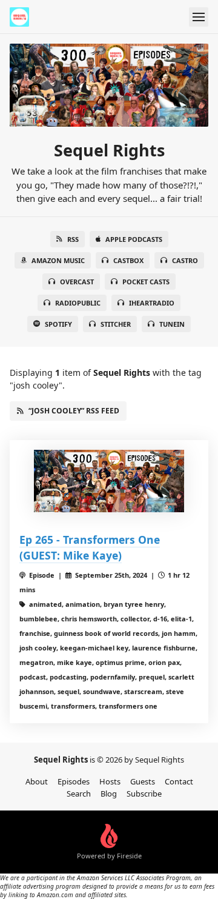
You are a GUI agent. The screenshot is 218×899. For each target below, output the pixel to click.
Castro (185, 260)
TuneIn (172, 324)
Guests (142, 781)
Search (79, 793)
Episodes (74, 781)
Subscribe (144, 793)
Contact (179, 781)
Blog (109, 793)
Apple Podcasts (133, 239)
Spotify (58, 324)
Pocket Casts (146, 281)
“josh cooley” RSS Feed (73, 411)
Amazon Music (58, 260)
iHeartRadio (151, 302)
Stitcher (116, 324)
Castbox (128, 260)
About (36, 781)
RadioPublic (78, 302)
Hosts (110, 781)
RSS (73, 239)
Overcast (77, 281)
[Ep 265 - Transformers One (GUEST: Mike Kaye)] (109, 481)
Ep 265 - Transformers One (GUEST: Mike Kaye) (89, 547)
